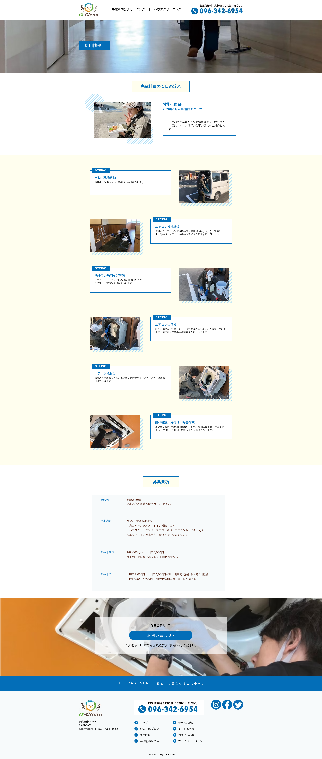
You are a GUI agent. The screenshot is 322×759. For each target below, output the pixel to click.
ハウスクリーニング (167, 9)
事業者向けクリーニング (128, 9)
